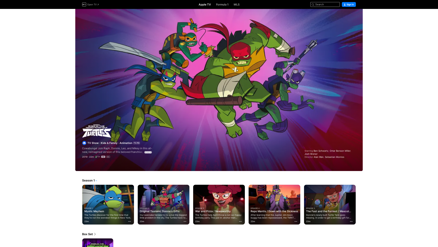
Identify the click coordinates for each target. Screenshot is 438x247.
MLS (237, 4)
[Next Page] (359, 204)
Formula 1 (222, 4)
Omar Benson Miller (340, 150)
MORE (148, 152)
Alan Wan (319, 157)
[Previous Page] (78, 204)
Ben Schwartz (321, 150)
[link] (89, 234)
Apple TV (205, 4)
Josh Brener (311, 153)
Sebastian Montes (334, 157)
